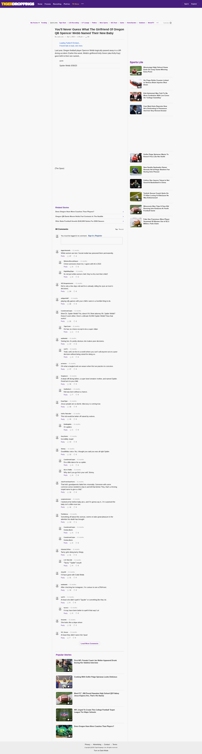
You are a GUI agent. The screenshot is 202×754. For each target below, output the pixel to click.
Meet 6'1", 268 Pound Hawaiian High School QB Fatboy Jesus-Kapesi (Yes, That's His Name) (96, 694)
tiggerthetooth (65, 250)
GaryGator (64, 436)
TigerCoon (67, 326)
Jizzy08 (63, 572)
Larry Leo (60, 37)
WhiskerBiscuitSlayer (71, 261)
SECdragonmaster (67, 283)
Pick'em (67, 4)
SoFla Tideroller (66, 414)
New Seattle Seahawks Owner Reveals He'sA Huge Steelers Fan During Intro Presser (156, 169)
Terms (115, 744)
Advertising (97, 744)
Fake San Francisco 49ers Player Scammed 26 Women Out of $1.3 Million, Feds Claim (156, 221)
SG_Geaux (64, 632)
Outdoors (142, 23)
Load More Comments (89, 643)
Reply (63, 256)
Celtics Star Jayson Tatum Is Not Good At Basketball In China (156, 181)
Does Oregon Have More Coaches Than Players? (94, 726)
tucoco (66, 608)
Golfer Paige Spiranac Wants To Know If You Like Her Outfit (156, 155)
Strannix (64, 620)
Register (194, 4)
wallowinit (64, 338)
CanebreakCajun (66, 311)
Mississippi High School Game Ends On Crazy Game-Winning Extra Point (155, 69)
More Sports (104, 23)
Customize (166, 22)
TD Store (75, 4)
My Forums (34, 23)
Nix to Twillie (68, 470)
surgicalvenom (66, 499)
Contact (107, 744)
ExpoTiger (64, 401)
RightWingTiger (69, 271)
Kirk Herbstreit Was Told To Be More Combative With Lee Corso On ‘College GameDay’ (156, 95)
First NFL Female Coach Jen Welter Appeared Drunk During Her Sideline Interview (95, 661)
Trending (44, 23)
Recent (121, 229)
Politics (94, 23)
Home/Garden (131, 23)
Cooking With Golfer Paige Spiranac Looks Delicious (95, 677)
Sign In (186, 4)
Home (40, 4)
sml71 (66, 349)
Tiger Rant (62, 23)
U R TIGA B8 (68, 560)
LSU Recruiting (74, 23)
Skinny (63, 449)
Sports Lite (136, 62)
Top (116, 229)
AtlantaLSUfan (66, 549)
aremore (64, 363)
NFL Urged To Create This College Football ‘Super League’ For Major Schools (94, 711)
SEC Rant (114, 23)
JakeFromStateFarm (68, 482)
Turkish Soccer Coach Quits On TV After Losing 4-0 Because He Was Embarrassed (156, 195)
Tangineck (64, 376)
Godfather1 (67, 389)
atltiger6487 (65, 298)
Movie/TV (151, 23)
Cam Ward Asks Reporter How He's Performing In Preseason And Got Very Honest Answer (155, 108)
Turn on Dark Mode (101, 750)
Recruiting (57, 4)
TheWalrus (64, 514)
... (82, 3)
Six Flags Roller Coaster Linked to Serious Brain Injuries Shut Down (156, 82)
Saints (122, 23)
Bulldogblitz (67, 424)
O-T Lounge (85, 23)
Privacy (87, 744)
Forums (48, 4)
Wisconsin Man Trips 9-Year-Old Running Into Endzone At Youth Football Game (156, 208)
